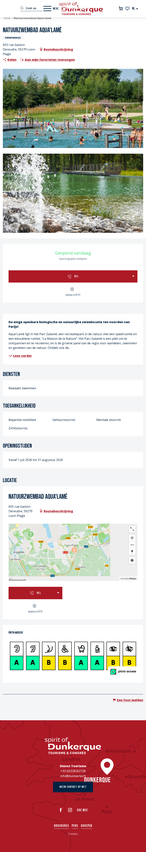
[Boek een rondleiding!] (121, 8)
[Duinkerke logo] (73, 745)
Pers (75, 826)
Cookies (73, 834)
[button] (135, 8)
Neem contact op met (73, 787)
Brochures (61, 826)
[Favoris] (127, 8)
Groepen (86, 826)
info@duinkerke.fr (73, 776)
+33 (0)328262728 (73, 771)
